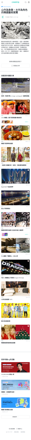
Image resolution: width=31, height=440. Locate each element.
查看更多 (14, 417)
